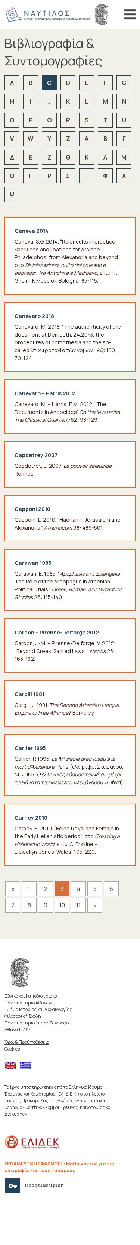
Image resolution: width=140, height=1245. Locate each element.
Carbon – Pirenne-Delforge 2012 (57, 632)
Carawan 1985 (33, 562)
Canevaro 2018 (34, 315)
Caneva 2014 (32, 230)
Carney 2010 (31, 817)
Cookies (12, 1049)
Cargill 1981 (29, 694)
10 (62, 905)
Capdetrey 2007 (36, 455)
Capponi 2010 (32, 508)
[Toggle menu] (130, 14)
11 (78, 905)
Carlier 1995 (30, 748)
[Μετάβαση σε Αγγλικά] (12, 1066)
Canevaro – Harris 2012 (45, 393)
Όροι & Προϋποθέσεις (26, 1042)
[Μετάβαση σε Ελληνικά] (27, 1066)
